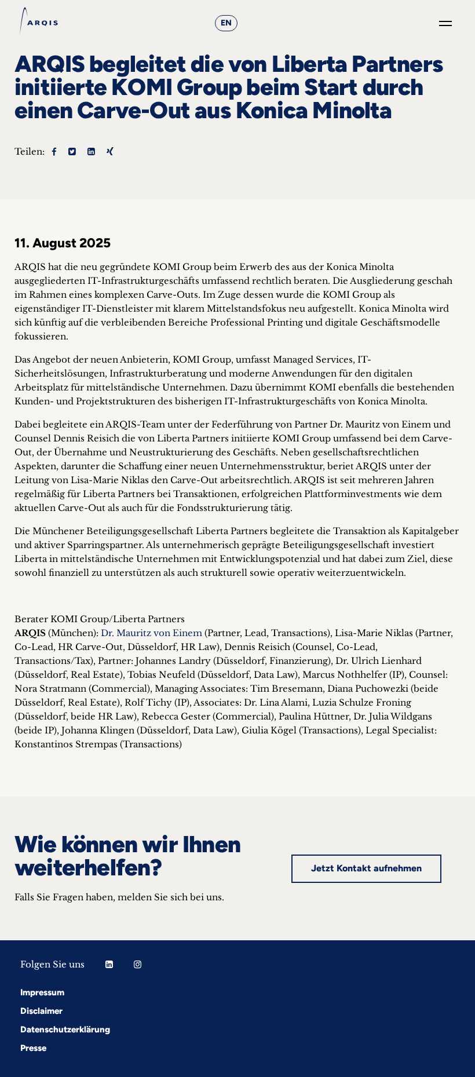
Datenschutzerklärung (65, 1029)
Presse (33, 1048)
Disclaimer (41, 1011)
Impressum (42, 992)
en (226, 23)
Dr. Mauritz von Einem (151, 632)
